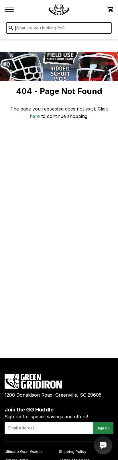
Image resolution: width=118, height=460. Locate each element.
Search (106, 29)
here (35, 116)
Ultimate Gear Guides (24, 451)
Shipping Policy (72, 451)
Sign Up (103, 428)
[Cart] (110, 9)
